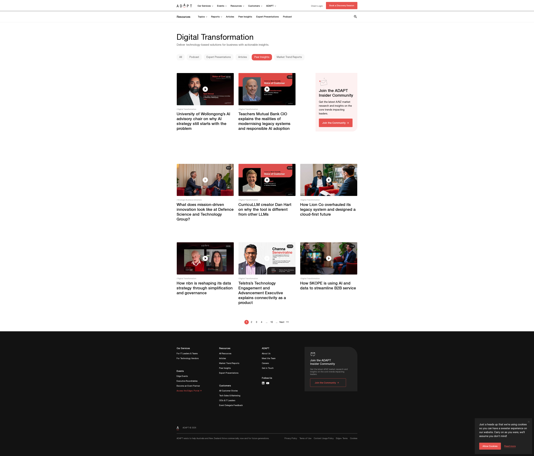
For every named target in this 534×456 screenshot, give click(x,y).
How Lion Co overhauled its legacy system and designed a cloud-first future (328, 209)
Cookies (353, 438)
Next (281, 322)
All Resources (225, 354)
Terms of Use (305, 438)
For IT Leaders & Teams (187, 354)
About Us (266, 354)
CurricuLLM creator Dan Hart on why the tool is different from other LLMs (264, 209)
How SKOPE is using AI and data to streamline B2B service (328, 285)
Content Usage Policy (324, 438)
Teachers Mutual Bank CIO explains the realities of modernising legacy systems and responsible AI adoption (264, 121)
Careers (265, 363)
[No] (528, 421)
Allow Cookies (490, 446)
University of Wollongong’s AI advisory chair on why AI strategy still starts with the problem (203, 121)
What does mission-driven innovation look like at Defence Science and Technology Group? (205, 211)
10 (271, 322)
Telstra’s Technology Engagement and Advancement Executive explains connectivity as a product (262, 293)
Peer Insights (245, 16)
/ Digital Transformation (186, 109)
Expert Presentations (267, 16)
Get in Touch (268, 368)
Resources (183, 17)
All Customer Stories (228, 391)
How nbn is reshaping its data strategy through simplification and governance (205, 288)
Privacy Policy (291, 438)
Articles (230, 16)
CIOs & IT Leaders (227, 400)
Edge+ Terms (342, 438)
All (180, 57)
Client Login (317, 5)
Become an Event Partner (188, 386)
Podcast (287, 16)
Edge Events (182, 376)
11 (287, 322)
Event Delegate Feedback (231, 405)
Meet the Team (268, 358)
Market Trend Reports (289, 57)
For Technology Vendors (188, 358)
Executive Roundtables (187, 381)
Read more (510, 446)
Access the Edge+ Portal (188, 391)
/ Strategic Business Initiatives (189, 200)
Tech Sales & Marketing (229, 396)
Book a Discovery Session (341, 5)
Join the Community (334, 123)
